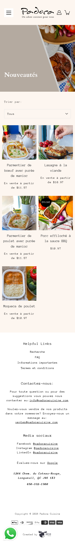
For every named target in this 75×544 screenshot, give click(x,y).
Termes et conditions (37, 368)
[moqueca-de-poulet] (19, 283)
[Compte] (59, 12)
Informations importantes (38, 362)
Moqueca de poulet (19, 306)
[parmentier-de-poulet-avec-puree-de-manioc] (19, 213)
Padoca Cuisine (50, 514)
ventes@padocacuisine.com (36, 422)
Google (52, 462)
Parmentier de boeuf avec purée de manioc (19, 170)
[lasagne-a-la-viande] (56, 142)
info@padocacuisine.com (49, 400)
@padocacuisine (45, 443)
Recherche (37, 351)
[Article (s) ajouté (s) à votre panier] (67, 12)
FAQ (37, 357)
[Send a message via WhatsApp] (10, 533)
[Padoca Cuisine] (37, 12)
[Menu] (8, 12)
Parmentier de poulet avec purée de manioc (19, 241)
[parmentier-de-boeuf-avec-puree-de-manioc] (19, 142)
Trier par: (13, 101)
